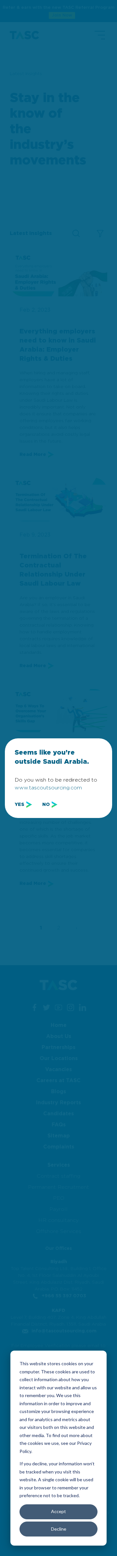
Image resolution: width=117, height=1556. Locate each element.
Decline (58, 1529)
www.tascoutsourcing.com (48, 787)
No (46, 804)
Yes (19, 804)
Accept (58, 1511)
